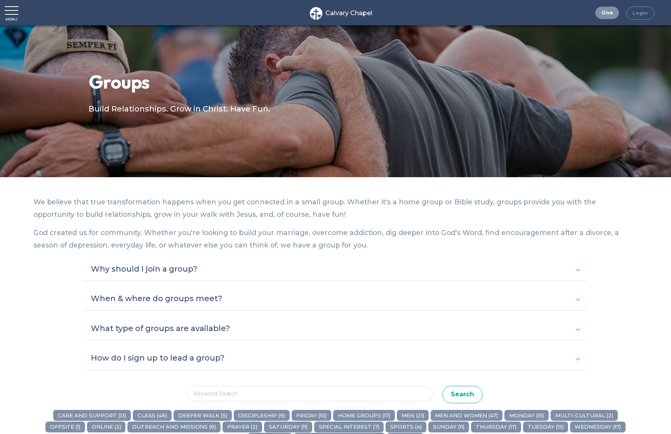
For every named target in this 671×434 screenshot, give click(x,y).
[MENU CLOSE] (11, 10)
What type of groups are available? (160, 328)
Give (607, 13)
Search (462, 394)
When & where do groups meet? (156, 298)
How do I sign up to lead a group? (157, 358)
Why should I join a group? (144, 269)
